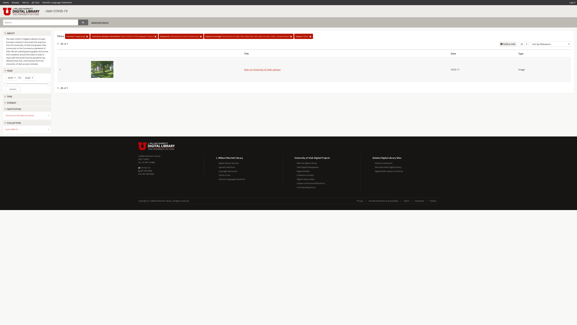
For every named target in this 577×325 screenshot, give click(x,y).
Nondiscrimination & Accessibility (383, 201)
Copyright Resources (228, 171)
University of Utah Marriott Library (19, 115)
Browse (15, 2)
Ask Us (25, 2)
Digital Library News (305, 179)
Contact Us (145, 167)
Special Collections (227, 167)
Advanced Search (100, 22)
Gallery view (508, 44)
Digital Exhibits (303, 171)
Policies (433, 201)
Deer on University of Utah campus (262, 69)
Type (9, 96)
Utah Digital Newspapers (308, 167)
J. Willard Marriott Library (149, 156)
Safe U (406, 201)
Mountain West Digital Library (388, 167)
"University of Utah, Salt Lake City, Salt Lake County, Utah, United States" (248, 36)
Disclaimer (419, 201)
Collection (14, 122)
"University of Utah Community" (180, 36)
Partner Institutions (383, 163)
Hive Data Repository (306, 187)
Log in (572, 2)
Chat (36, 2)
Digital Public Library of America (389, 171)
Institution (14, 109)
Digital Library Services (229, 163)
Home (6, 2)
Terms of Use (224, 175)
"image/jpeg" (76, 36)
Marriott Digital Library (307, 163)
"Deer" (303, 36)
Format (11, 102)
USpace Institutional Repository (311, 183)
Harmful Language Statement (57, 2)
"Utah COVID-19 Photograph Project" (123, 36)
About (11, 33)
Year (9, 70)
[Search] (83, 22)
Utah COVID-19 (56, 11)
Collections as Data (305, 175)
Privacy (360, 201)
